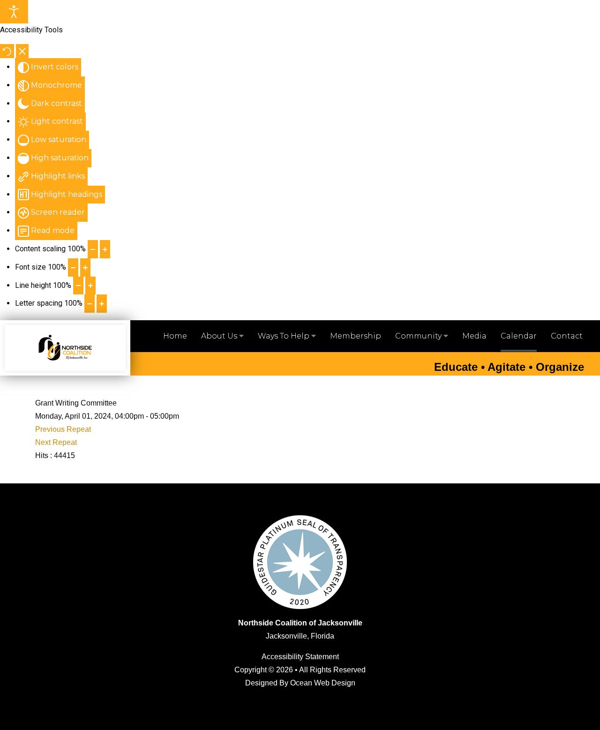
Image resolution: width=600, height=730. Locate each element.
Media (474, 335)
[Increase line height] (90, 286)
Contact (567, 335)
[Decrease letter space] (89, 303)
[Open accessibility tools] (14, 11)
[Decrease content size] (93, 249)
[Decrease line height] (78, 286)
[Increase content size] (105, 249)
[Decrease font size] (73, 267)
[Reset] (7, 51)
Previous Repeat (63, 429)
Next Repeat (56, 442)
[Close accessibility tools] (22, 51)
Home (175, 335)
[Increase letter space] (102, 303)
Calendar (519, 335)
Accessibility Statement (300, 657)
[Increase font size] (85, 267)
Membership (355, 335)
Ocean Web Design (322, 683)
